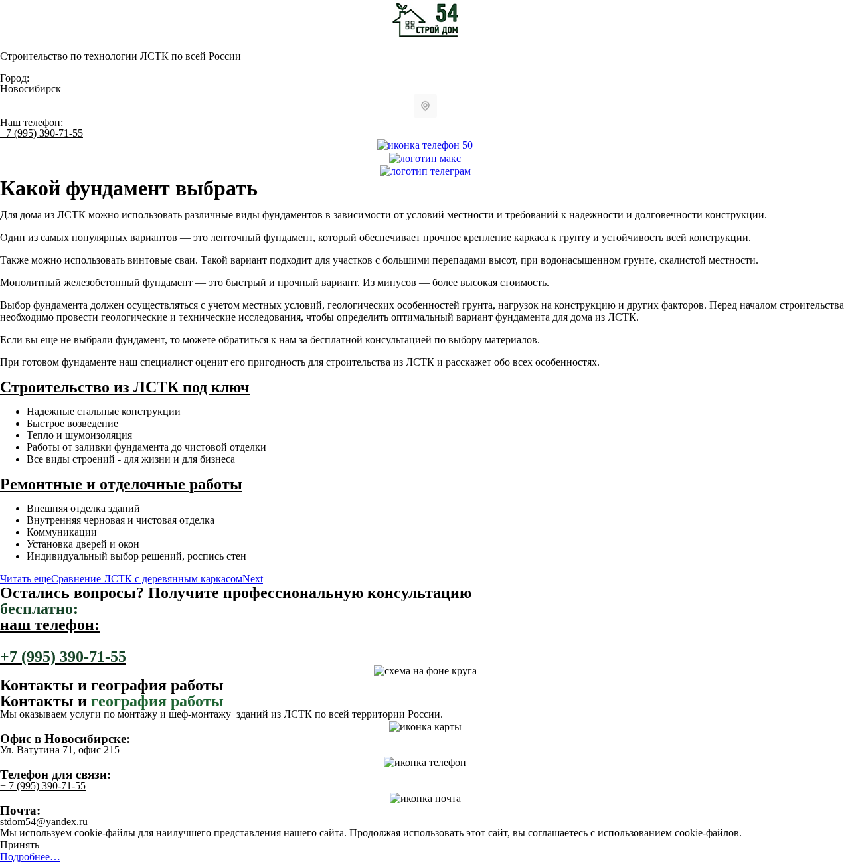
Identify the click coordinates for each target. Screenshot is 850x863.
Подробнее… (30, 856)
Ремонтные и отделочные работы (121, 484)
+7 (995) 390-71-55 (41, 133)
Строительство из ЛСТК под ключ (125, 387)
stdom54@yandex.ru (44, 821)
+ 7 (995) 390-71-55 (43, 785)
